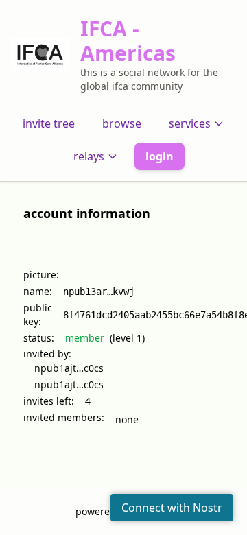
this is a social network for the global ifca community (149, 79)
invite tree (49, 123)
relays (88, 156)
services (190, 123)
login (159, 156)
